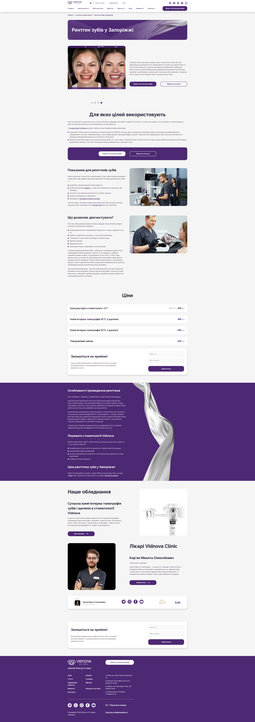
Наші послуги (82, 8)
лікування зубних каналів (89, 199)
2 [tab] (95, 102)
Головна (71, 8)
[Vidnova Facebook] (182, 3)
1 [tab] (91, 102)
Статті (70, 679)
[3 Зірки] (162, 602)
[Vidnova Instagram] (178, 3)
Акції (130, 8)
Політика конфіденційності (116, 712)
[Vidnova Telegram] (170, 3)
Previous (71, 75)
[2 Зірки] (161, 602)
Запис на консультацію (174, 8)
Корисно (139, 8)
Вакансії (71, 689)
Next (122, 75)
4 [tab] (101, 103)
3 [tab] (98, 102)
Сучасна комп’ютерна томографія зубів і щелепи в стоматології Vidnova (94, 508)
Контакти (151, 8)
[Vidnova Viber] (174, 3)
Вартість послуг (173, 84)
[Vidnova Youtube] (186, 3)
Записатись (141, 582)
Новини (89, 675)
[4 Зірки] (164, 602)
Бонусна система (93, 689)
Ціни (70, 476)
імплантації (97, 205)
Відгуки (89, 683)
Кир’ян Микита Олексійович (151, 558)
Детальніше (79, 534)
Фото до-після (98, 8)
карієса (87, 188)
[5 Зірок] (165, 602)
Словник (89, 679)
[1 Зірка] (160, 602)
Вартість (110, 8)
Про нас (120, 8)
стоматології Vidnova (77, 128)
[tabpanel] (97, 67)
